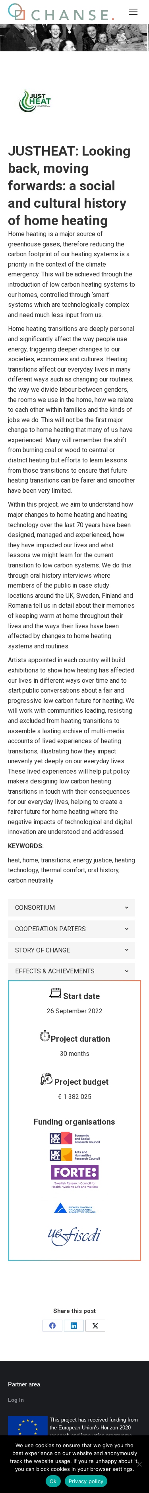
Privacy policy (86, 1481)
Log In (16, 1400)
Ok (53, 1481)
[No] (139, 1464)
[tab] (71, 907)
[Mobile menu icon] (133, 12)
